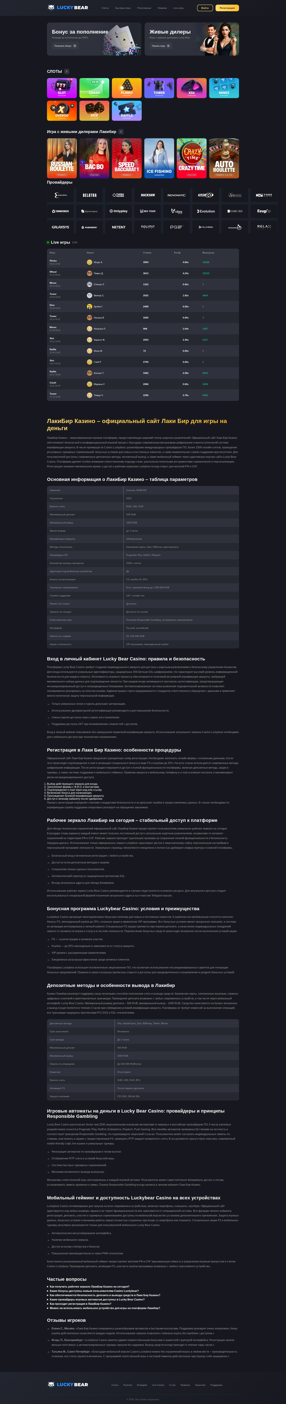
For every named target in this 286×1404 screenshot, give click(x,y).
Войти (205, 8)
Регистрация (227, 8)
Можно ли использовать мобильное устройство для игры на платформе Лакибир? (105, 1308)
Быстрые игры (123, 8)
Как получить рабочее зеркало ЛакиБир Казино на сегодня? (89, 1286)
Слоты (105, 8)
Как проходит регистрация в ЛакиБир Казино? (80, 1303)
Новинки (162, 8)
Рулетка (127, 1385)
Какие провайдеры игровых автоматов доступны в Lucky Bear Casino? (97, 1299)
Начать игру (158, 46)
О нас (172, 1385)
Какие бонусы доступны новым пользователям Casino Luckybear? (94, 1291)
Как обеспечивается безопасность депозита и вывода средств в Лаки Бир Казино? (105, 1295)
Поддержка (216, 1385)
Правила (185, 1385)
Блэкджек (142, 1385)
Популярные (144, 8)
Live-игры (178, 8)
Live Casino (158, 1385)
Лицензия (200, 1385)
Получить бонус (63, 46)
